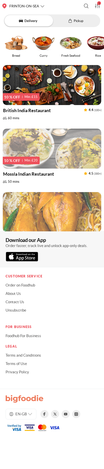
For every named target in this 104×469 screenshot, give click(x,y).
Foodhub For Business (23, 336)
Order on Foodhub (20, 285)
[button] (86, 6)
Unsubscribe (16, 310)
